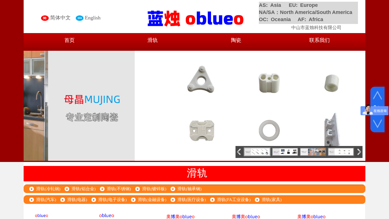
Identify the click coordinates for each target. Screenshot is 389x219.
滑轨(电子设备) (112, 199)
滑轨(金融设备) (152, 199)
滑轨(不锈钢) (119, 188)
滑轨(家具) (272, 199)
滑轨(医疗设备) (191, 199)
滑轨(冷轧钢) (48, 188)
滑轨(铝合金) (83, 188)
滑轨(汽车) (46, 199)
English (93, 18)
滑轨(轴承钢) (189, 188)
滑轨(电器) (77, 199)
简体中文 (60, 18)
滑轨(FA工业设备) (234, 199)
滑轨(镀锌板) (154, 188)
